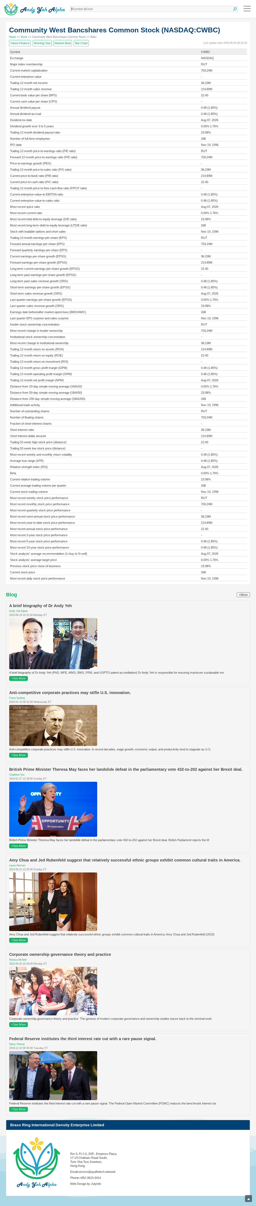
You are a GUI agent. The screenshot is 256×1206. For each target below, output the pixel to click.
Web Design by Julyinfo (85, 1183)
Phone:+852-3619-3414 (85, 1177)
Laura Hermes (17, 865)
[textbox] (154, 9)
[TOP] (248, 1198)
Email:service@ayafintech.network (93, 1171)
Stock (24, 36)
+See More (18, 678)
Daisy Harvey (17, 1044)
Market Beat (63, 43)
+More (243, 595)
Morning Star (42, 43)
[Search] (235, 9)
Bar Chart (81, 43)
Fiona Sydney (17, 697)
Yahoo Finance (20, 43)
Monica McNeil (17, 959)
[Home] (34, 9)
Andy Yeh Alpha (18, 610)
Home (12, 36)
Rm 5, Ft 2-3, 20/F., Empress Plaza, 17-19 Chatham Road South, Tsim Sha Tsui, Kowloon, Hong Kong (93, 1159)
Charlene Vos (17, 774)
